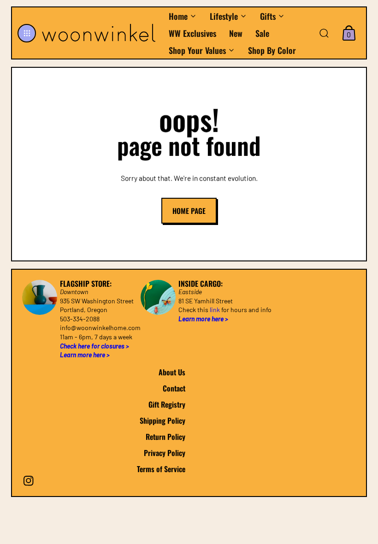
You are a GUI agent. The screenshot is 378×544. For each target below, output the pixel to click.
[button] (27, 33)
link (215, 310)
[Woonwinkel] (100, 33)
